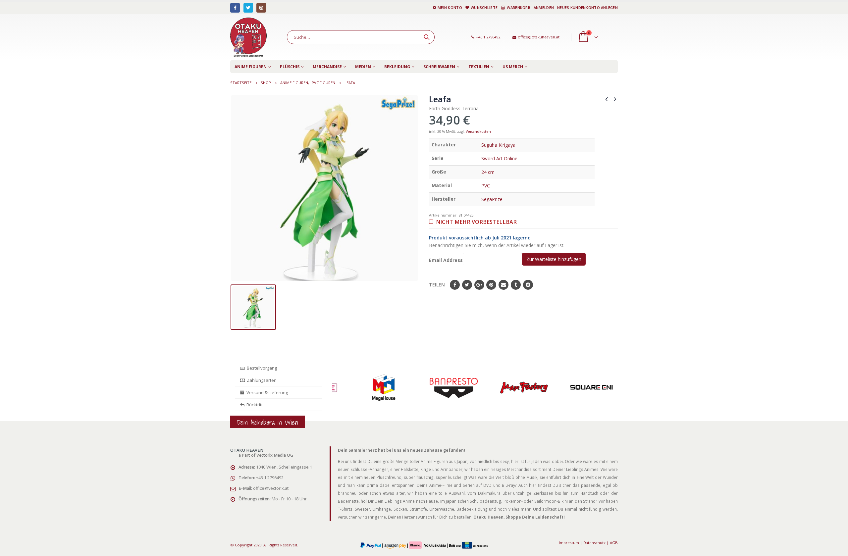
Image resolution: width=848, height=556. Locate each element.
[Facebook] (235, 8)
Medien (363, 67)
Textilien (478, 67)
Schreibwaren (439, 67)
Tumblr (516, 285)
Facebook (455, 285)
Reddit (528, 285)
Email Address (446, 260)
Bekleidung (397, 67)
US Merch (513, 67)
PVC (485, 185)
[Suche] (426, 37)
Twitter (467, 285)
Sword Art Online (499, 158)
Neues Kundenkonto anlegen (587, 7)
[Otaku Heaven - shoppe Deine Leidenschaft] (248, 37)
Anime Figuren (251, 67)
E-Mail (503, 285)
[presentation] (334, 395)
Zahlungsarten (262, 380)
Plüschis (289, 67)
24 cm (488, 172)
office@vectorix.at (271, 488)
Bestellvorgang (261, 368)
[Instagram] (261, 8)
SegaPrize (492, 199)
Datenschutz (594, 542)
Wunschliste (484, 7)
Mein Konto (450, 7)
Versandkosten (478, 131)
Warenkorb (518, 7)
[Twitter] (248, 8)
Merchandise (327, 67)
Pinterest (491, 285)
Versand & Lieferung (266, 392)
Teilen (437, 284)
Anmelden (544, 7)
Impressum (569, 542)
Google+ (479, 285)
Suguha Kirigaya (498, 145)
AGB (614, 542)
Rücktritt (253, 405)
